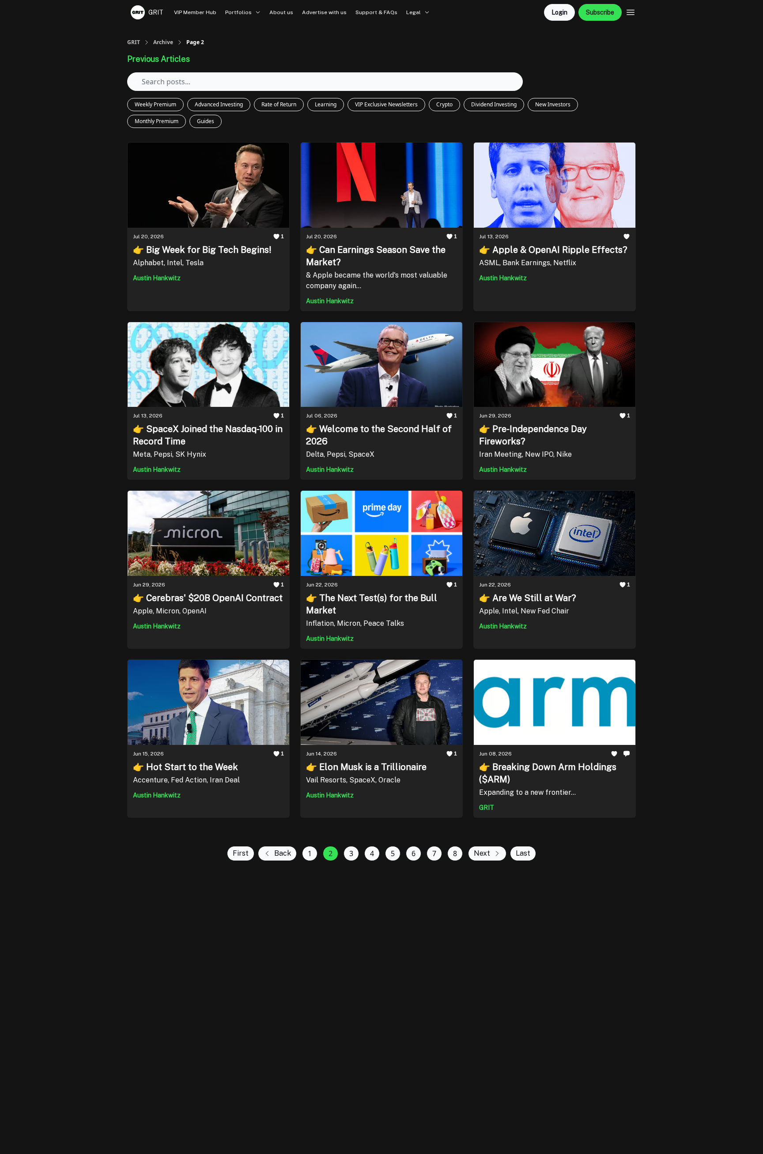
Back (282, 853)
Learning (325, 104)
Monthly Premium (156, 121)
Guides (205, 121)
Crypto (444, 104)
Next (482, 853)
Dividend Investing (494, 104)
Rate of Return (278, 104)
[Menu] (630, 11)
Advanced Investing (219, 104)
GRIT (133, 42)
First (241, 853)
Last (523, 853)
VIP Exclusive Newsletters (386, 104)
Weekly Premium (155, 104)
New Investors (552, 104)
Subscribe (600, 12)
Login (559, 12)
